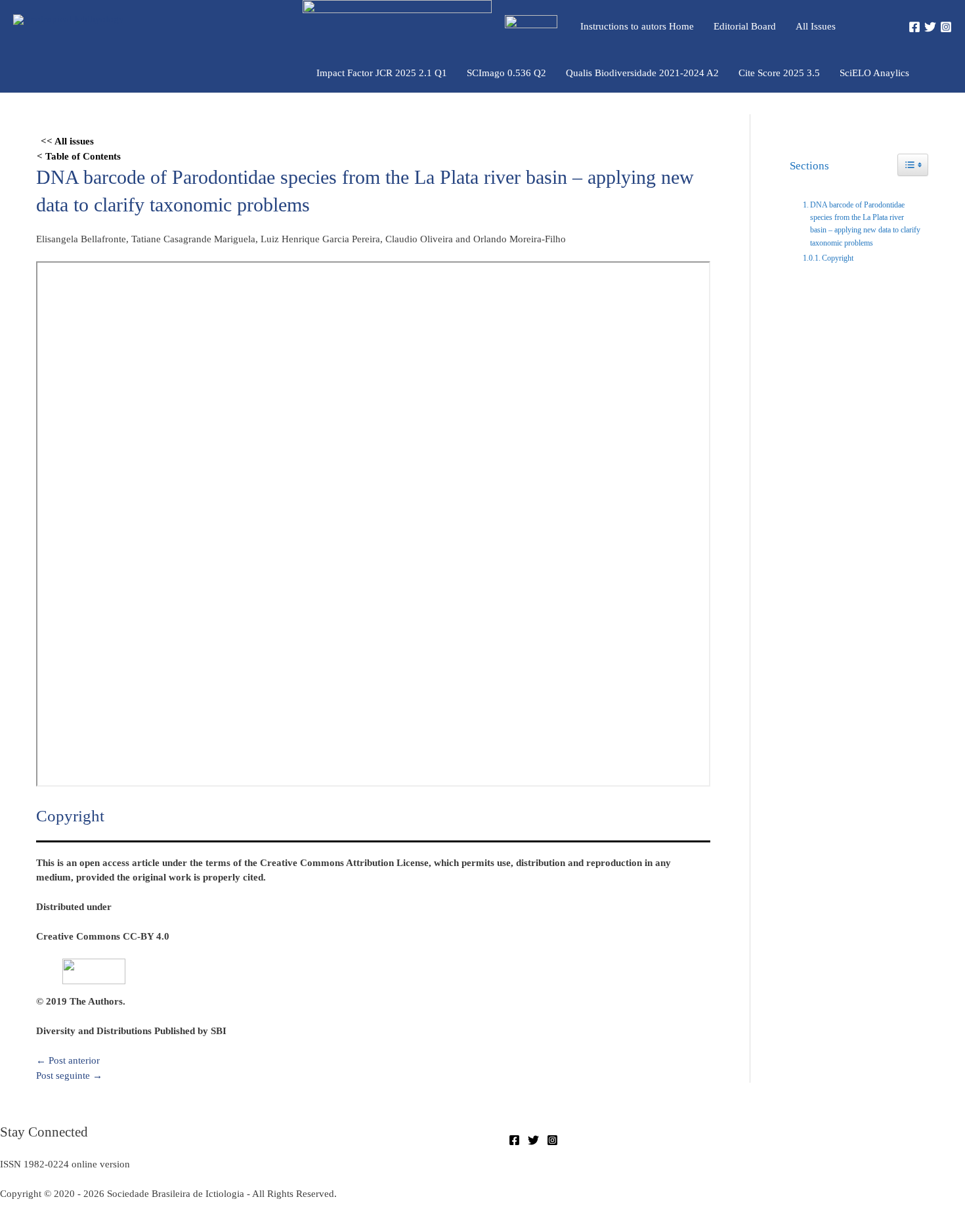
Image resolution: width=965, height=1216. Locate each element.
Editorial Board (745, 26)
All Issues (816, 26)
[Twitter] (930, 27)
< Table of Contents (79, 156)
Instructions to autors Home (637, 26)
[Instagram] (946, 27)
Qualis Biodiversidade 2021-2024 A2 (642, 73)
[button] (874, 26)
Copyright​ (837, 258)
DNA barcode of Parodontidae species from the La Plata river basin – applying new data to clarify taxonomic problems (865, 224)
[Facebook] (914, 27)
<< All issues (67, 141)
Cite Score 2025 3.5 (779, 73)
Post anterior (68, 1060)
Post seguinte (69, 1075)
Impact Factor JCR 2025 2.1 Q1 (381, 73)
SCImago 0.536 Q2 (506, 73)
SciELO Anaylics (874, 73)
